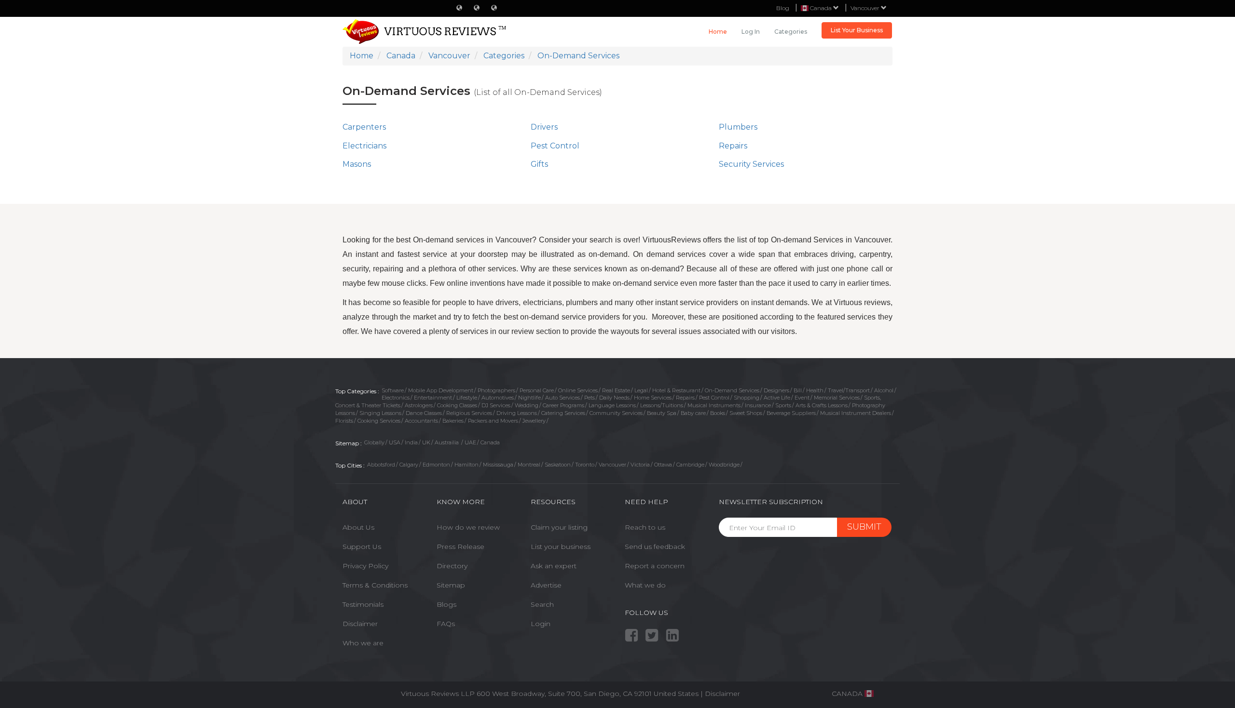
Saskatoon (558, 464)
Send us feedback (655, 546)
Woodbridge (724, 464)
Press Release (460, 546)
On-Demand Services (732, 390)
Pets (589, 397)
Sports (783, 405)
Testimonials (363, 604)
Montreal (529, 464)
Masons (357, 164)
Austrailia (447, 442)
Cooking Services (378, 420)
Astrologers (419, 405)
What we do (645, 585)
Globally (374, 442)
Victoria (640, 464)
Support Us (362, 546)
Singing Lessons (380, 413)
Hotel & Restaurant (676, 390)
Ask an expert (553, 565)
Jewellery (534, 420)
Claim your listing (559, 527)
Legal (641, 390)
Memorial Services (837, 397)
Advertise (546, 585)
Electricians (364, 145)
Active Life (777, 397)
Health (814, 390)
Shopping (746, 397)
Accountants (421, 420)
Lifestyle (466, 397)
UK (426, 442)
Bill (798, 390)
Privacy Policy (365, 565)
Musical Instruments (714, 405)
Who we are (363, 643)
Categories (790, 31)
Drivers (544, 127)
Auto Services (562, 397)
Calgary (408, 464)
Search (542, 604)
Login (540, 623)
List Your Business (857, 30)
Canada (490, 442)
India (411, 442)
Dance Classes (424, 413)
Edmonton (436, 464)
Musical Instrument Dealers (855, 413)
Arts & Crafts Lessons (822, 405)
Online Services (578, 390)
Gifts (539, 164)
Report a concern (655, 565)
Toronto (584, 464)
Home (718, 31)
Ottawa (663, 464)
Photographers (496, 390)
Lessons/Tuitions (661, 405)
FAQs (446, 623)
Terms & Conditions (375, 585)
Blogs (446, 604)
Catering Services (563, 413)
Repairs (733, 145)
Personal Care (537, 390)
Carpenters (364, 127)
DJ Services (495, 405)
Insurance (758, 405)
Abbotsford (381, 464)
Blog (782, 8)
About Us (358, 527)
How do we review (468, 527)
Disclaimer (360, 623)
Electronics (396, 397)
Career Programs (563, 405)
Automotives (497, 397)
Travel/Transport (849, 390)
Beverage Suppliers (791, 413)
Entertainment (433, 397)
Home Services (653, 397)
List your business (560, 546)
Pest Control (555, 145)
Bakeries (453, 420)
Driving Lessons (516, 413)
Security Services (751, 164)
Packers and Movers (493, 420)
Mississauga (498, 464)
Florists (344, 420)
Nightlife (529, 397)
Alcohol (883, 390)
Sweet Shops (745, 413)
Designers (776, 390)
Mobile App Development (440, 390)
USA (394, 442)
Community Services (616, 413)
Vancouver (866, 8)
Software (393, 390)
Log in (750, 31)
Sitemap (451, 585)
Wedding (526, 405)
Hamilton (466, 464)
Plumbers (738, 127)
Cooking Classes (457, 405)
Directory (452, 565)
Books (717, 413)
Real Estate (616, 390)
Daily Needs (614, 397)
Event (802, 397)
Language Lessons (612, 405)
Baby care (693, 413)
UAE (470, 442)
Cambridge (690, 464)
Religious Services (469, 413)
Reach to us (645, 527)
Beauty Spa (661, 413)
